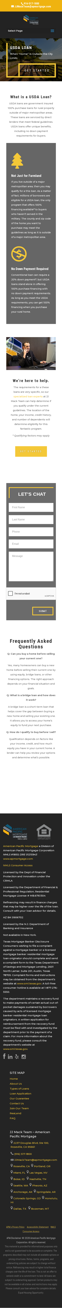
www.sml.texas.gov (29, 983)
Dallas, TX (19, 1208)
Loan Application (20, 1093)
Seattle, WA (20, 1185)
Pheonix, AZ (39, 1185)
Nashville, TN (37, 1179)
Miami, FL (19, 1172)
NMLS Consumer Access (18, 865)
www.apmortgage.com (18, 858)
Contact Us (17, 1103)
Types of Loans (19, 1088)
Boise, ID (19, 1179)
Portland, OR (41, 1166)
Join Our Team (19, 1108)
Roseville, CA (21, 1166)
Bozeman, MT (39, 1208)
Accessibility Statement (38, 1226)
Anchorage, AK (22, 1191)
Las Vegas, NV (38, 1172)
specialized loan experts (28, 396)
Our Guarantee (19, 1098)
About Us (16, 1083)
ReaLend (15, 1113)
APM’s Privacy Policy (15, 1226)
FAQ (12, 1118)
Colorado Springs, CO (27, 1198)
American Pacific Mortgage (20, 846)
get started (37, 70)
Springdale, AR (46, 1191)
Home (14, 1078)
